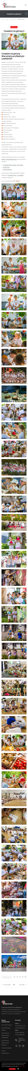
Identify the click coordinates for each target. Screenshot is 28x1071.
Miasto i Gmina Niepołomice (9, 159)
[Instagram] (23, 977)
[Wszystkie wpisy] (14, 984)
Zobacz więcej (22, 1066)
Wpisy (7, 19)
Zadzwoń (20, 1038)
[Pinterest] (20, 977)
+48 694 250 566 (21, 1040)
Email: (16, 1030)
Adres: (17, 1023)
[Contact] (16, 1040)
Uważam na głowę (6, 977)
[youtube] (23, 1046)
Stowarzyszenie (13, 19)
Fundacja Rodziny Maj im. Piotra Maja (13, 165)
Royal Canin (6, 167)
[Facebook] (14, 977)
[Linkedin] (25, 977)
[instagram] (20, 1046)
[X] (17, 977)
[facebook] (16, 1046)
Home (3, 19)
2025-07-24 (14, 27)
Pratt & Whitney (7, 169)
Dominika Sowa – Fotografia (15, 175)
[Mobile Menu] (26, 5)
